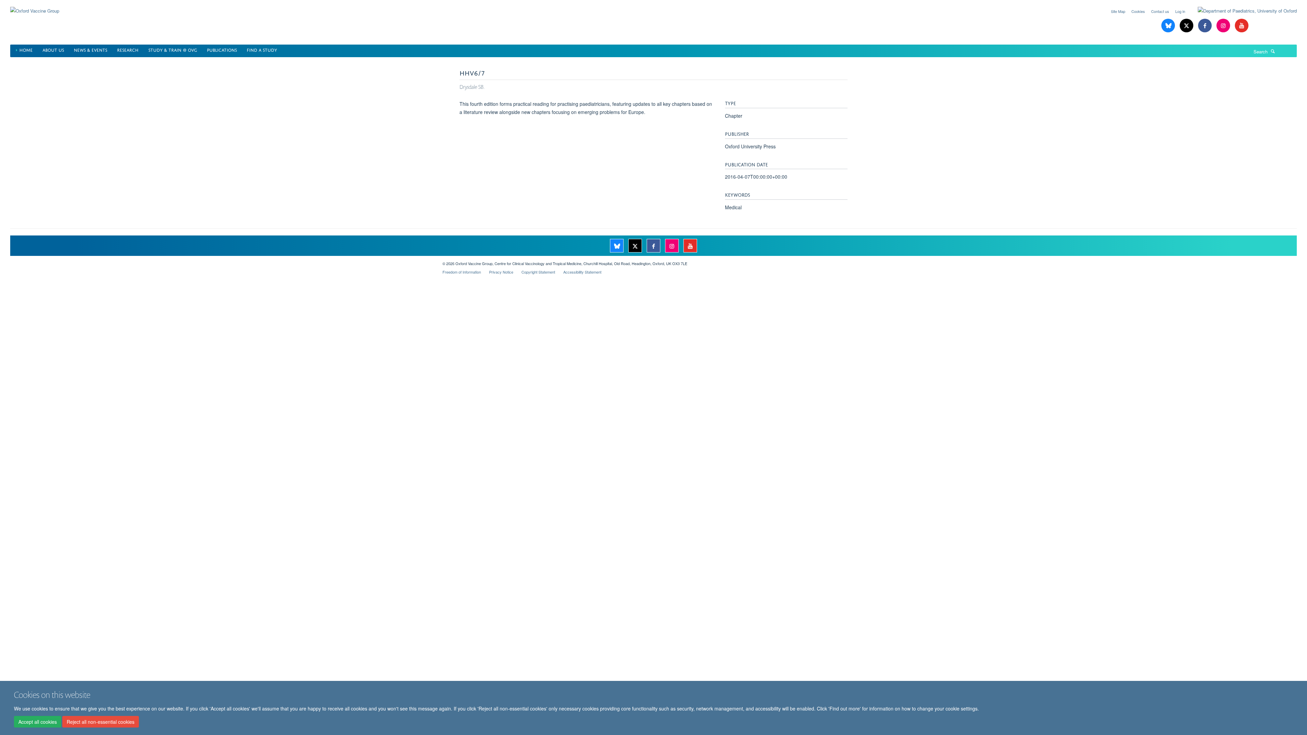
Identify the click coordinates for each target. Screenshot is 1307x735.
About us (53, 49)
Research (128, 49)
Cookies (1138, 11)
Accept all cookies (37, 721)
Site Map (1118, 11)
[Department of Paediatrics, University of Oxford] (1242, 11)
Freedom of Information (461, 272)
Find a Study (262, 49)
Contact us (1160, 11)
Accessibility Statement (582, 272)
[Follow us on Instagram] (1223, 25)
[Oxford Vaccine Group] (34, 6)
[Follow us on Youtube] (1241, 25)
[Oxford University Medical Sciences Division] (221, 261)
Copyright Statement (538, 272)
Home (26, 49)
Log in (1180, 11)
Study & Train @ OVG (172, 49)
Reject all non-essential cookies (100, 721)
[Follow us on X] (1187, 25)
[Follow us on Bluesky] (1168, 25)
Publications (222, 49)
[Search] (1273, 51)
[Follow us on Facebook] (1205, 25)
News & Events (90, 49)
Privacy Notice (501, 272)
